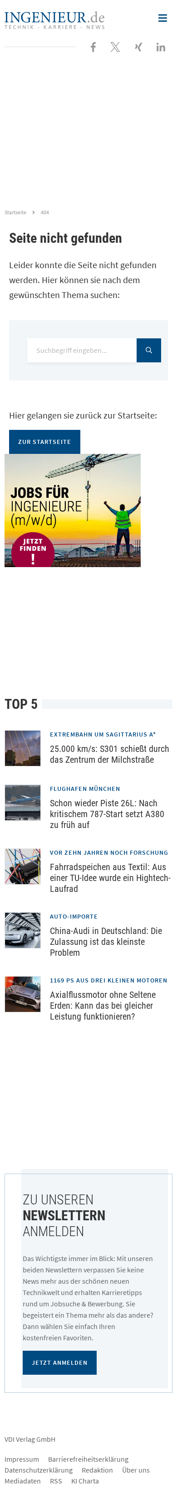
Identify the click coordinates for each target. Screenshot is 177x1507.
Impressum (22, 1459)
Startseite (15, 212)
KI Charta (85, 1480)
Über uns (136, 1469)
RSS (56, 1480)
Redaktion (97, 1469)
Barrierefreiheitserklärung (88, 1459)
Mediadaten (23, 1480)
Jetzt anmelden (60, 1362)
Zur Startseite (44, 442)
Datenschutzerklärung (39, 1469)
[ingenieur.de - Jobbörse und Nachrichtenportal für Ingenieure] (54, 19)
